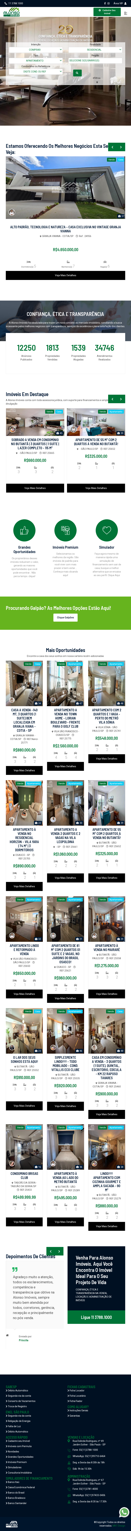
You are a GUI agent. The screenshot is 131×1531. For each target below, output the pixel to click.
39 (60, 433)
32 (121, 433)
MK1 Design (119, 1525)
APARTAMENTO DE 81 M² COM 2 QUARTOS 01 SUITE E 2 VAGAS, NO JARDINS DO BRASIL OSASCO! (65, 953)
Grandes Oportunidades (20, 1456)
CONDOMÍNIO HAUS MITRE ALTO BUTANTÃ (65, 227)
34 (39, 703)
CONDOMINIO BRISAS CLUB (24, 1175)
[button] (97, 80)
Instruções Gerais (78, 1410)
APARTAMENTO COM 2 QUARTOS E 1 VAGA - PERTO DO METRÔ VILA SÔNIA (106, 716)
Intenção (36, 44)
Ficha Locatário (77, 1395)
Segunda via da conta (19, 1395)
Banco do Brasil (15, 1492)
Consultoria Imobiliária (19, 1472)
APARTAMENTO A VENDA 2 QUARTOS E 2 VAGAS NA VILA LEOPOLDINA (65, 835)
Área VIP (118, 3)
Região (95, 55)
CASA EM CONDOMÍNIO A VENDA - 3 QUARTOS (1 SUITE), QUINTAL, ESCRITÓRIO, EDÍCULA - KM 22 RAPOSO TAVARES (106, 1067)
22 (39, 823)
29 (121, 939)
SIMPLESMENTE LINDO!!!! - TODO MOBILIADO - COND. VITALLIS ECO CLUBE (65, 1063)
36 (80, 1167)
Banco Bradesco (16, 1498)
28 (122, 216)
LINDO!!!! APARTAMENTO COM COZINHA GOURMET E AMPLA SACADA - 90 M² (106, 1181)
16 (39, 1167)
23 (39, 1051)
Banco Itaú (13, 1482)
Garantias (74, 1415)
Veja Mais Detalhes (65, 275)
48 (121, 703)
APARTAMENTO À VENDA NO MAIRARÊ (106, 947)
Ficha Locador (76, 1390)
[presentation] (112, 147)
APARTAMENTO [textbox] (34, 60)
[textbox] (88, 60)
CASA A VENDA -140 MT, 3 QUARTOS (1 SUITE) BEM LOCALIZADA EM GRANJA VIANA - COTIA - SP (24, 720)
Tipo (35, 55)
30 (80, 823)
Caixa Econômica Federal (21, 1487)
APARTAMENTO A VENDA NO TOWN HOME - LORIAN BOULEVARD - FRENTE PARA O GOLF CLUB (65, 718)
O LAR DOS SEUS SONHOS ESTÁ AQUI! (24, 1059)
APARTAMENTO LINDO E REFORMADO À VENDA (96, 442)
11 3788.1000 (15, 3)
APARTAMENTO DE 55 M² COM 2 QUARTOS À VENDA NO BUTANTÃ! (35, 442)
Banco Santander (17, 1503)
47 (80, 703)
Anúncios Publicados (26, 358)
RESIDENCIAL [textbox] (94, 49)
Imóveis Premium (17, 1462)
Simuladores (14, 1467)
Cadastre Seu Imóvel (109, 12)
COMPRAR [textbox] (35, 49)
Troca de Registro (17, 1406)
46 (80, 1051)
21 (80, 939)
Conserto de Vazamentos (21, 1401)
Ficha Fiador (75, 1401)
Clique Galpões (65, 617)
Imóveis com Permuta (19, 1446)
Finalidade (95, 44)
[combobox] (36, 50)
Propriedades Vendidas (52, 358)
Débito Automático (17, 1390)
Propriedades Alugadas (78, 358)
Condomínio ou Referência (35, 66)
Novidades (13, 1451)
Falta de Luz (14, 1426)
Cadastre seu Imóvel (18, 1441)
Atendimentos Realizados (104, 358)
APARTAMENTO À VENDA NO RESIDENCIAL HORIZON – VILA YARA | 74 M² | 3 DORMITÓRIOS (24, 839)
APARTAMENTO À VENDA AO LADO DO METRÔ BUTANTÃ (65, 1177)
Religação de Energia (18, 1421)
